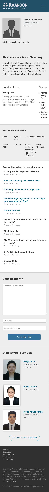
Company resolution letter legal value (22, 189)
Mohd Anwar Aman (33, 412)
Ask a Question (24, 336)
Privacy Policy (8, 459)
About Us (6, 450)
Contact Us (7, 452)
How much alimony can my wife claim (22, 180)
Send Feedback (8, 454)
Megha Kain (29, 361)
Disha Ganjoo (30, 386)
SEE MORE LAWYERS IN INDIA (24, 438)
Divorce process (12, 210)
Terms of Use (8, 457)
